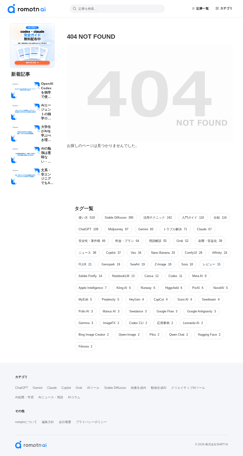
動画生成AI (158, 388)
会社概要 (65, 422)
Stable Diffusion (115, 388)
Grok (79, 388)
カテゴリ (226, 8)
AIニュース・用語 (50, 397)
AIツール (93, 388)
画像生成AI (138, 388)
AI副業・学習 (24, 397)
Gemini (37, 388)
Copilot (66, 388)
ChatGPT (21, 388)
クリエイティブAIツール (188, 388)
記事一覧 (202, 8)
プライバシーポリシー (91, 422)
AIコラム (74, 397)
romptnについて (26, 422)
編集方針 (48, 422)
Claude (52, 388)
